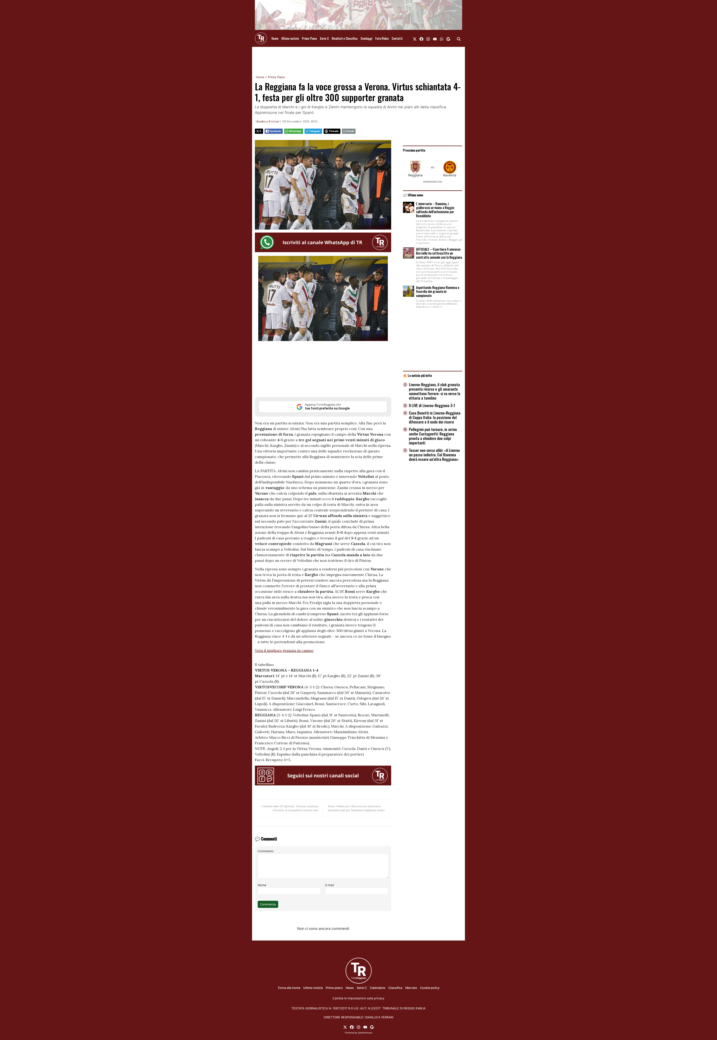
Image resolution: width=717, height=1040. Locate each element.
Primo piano (334, 988)
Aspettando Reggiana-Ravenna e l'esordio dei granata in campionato (437, 291)
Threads (334, 131)
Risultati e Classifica (345, 38)
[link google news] (448, 38)
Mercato (411, 988)
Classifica (395, 988)
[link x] (414, 38)
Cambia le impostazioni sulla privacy (358, 998)
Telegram (314, 131)
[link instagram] (428, 38)
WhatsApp (295, 131)
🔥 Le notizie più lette (417, 375)
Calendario (377, 988)
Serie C (324, 38)
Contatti (397, 38)
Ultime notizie (290, 38)
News (350, 988)
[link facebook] (421, 38)
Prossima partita (414, 150)
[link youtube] (435, 38)
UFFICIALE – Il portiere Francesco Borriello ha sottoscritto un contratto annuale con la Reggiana (439, 253)
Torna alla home (289, 988)
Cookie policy (430, 988)
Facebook (275, 131)
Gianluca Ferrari (267, 121)
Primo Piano (309, 38)
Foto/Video (382, 38)
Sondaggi (366, 38)
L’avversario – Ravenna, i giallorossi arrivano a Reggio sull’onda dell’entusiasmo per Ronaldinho (435, 209)
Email (350, 131)
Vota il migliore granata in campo (284, 650)
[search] (458, 38)
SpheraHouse (365, 1032)
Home (274, 38)
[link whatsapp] (441, 38)
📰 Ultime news (413, 194)
